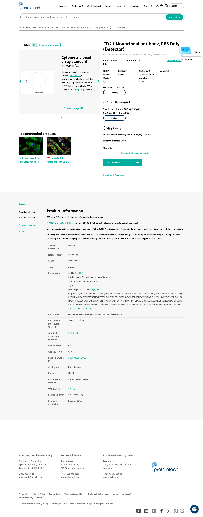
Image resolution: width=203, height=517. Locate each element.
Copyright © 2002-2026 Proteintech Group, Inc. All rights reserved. (82, 503)
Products (31, 27)
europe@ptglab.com (70, 477)
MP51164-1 (75, 75)
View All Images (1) (73, 108)
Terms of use (55, 494)
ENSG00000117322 (77, 358)
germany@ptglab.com (113, 477)
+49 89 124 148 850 (112, 474)
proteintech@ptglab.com (30, 477)
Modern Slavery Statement (31, 497)
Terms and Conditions (74, 494)
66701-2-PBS (65, 223)
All (34, 45)
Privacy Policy (38, 494)
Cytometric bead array (49, 45)
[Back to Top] (185, 509)
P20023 (71, 388)
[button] (194, 509)
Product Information (28, 217)
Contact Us (23, 494)
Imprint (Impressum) (122, 494)
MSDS (21, 231)
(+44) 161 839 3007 (70, 474)
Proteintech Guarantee (113, 175)
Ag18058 (81, 89)
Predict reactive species (81, 308)
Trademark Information (98, 494)
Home (22, 27)
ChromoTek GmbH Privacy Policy (33, 503)
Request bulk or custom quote (135, 153)
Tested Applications (27, 212)
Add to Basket (114, 162)
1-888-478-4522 (26, 474)
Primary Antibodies (48, 27)
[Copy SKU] (132, 113)
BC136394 (94, 289)
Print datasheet (29, 225)
